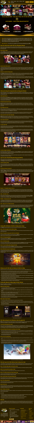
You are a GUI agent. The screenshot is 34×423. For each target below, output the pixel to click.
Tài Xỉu (18, 1)
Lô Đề (9, 2)
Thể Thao (20, 1)
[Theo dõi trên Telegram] (13, 419)
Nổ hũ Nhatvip (31, 417)
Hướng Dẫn (12, 2)
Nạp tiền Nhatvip (23, 411)
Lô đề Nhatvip (31, 418)
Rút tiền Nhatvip (23, 412)
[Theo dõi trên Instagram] (10, 419)
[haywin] (25, 422)
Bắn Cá (15, 1)
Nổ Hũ (23, 1)
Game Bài (12, 1)
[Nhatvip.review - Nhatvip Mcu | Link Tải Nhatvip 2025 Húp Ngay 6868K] (3, 2)
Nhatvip (9, 1)
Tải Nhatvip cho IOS (23, 414)
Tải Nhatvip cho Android (24, 413)
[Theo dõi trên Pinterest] (12, 419)
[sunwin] (8, 422)
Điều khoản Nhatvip (23, 418)
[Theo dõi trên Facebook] (9, 419)
